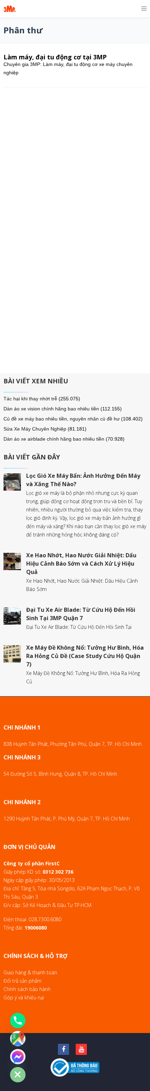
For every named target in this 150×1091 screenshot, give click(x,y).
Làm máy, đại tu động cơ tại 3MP (55, 57)
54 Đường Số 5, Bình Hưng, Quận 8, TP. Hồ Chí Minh (60, 774)
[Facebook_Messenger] (17, 1056)
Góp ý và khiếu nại (23, 997)
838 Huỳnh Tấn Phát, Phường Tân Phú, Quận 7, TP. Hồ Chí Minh (72, 744)
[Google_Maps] (17, 1038)
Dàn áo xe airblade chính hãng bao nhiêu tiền (53, 439)
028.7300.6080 (45, 919)
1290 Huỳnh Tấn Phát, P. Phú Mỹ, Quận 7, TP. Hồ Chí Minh (66, 818)
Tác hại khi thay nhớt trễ (30, 398)
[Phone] (17, 1020)
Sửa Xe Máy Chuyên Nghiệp (34, 429)
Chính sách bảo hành (27, 989)
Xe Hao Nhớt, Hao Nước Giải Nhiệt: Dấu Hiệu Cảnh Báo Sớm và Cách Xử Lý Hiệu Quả (81, 563)
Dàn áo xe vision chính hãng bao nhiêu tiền (51, 408)
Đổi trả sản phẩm (22, 980)
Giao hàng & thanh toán (30, 972)
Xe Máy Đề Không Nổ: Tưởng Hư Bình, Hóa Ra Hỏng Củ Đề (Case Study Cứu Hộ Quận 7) (85, 656)
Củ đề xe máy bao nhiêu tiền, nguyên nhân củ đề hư (61, 419)
